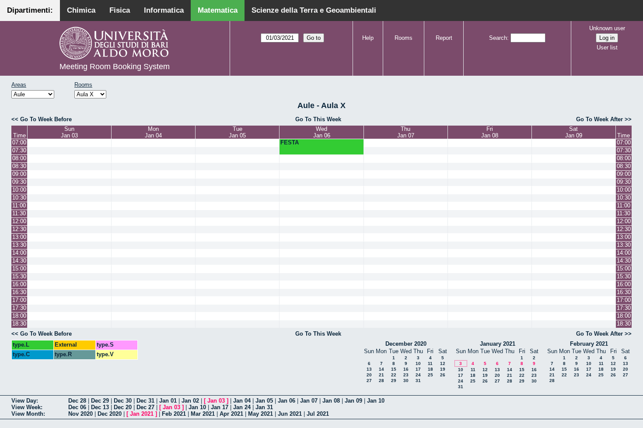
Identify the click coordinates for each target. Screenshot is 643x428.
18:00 (19, 315)
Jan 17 (219, 407)
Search (498, 38)
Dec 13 (100, 407)
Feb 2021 (174, 413)
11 (430, 363)
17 (418, 369)
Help (368, 38)
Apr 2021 (231, 413)
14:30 (19, 260)
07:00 (19, 142)
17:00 (19, 300)
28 (381, 380)
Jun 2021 (290, 413)
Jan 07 (309, 400)
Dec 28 (77, 400)
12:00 (19, 221)
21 (381, 374)
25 (430, 374)
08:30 (19, 166)
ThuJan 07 (405, 132)
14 (381, 369)
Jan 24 (242, 407)
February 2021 (589, 343)
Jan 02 (190, 400)
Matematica (218, 10)
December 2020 (405, 343)
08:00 (19, 158)
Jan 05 (264, 400)
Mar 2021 (203, 413)
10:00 (19, 189)
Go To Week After (599, 119)
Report (444, 38)
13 (369, 369)
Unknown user (607, 28)
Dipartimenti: (30, 10)
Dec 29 (100, 400)
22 (393, 374)
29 (393, 380)
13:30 (19, 245)
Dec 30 (123, 400)
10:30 (19, 197)
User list (607, 47)
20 (369, 374)
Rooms (403, 38)
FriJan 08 (489, 132)
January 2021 (497, 343)
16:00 (19, 284)
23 (406, 374)
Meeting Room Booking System (114, 66)
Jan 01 (168, 400)
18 (430, 369)
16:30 (19, 292)
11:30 (19, 213)
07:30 (19, 150)
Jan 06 (286, 400)
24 (418, 374)
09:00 (19, 174)
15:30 (19, 276)
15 (393, 369)
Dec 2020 (110, 413)
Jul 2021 (318, 413)
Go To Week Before (46, 119)
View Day (23, 400)
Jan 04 (242, 400)
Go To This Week (318, 119)
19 (442, 369)
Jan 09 (353, 400)
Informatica (164, 10)
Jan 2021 (142, 413)
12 (442, 363)
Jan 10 (375, 400)
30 (406, 380)
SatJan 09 (573, 132)
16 (406, 369)
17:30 (19, 308)
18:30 (19, 323)
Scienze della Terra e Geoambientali (314, 10)
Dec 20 (123, 407)
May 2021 (260, 413)
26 (442, 374)
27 (369, 380)
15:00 (19, 268)
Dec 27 (145, 407)
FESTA (289, 142)
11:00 (19, 205)
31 (418, 380)
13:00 (19, 237)
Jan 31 (264, 407)
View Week (26, 407)
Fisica (119, 10)
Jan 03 (216, 400)
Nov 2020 (80, 413)
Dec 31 (145, 400)
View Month (27, 413)
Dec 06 (77, 407)
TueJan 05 (237, 132)
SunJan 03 (69, 132)
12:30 (19, 229)
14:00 (19, 252)
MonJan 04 (153, 132)
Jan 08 (331, 400)
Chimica (81, 10)
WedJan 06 (321, 132)
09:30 (19, 182)
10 (418, 363)
